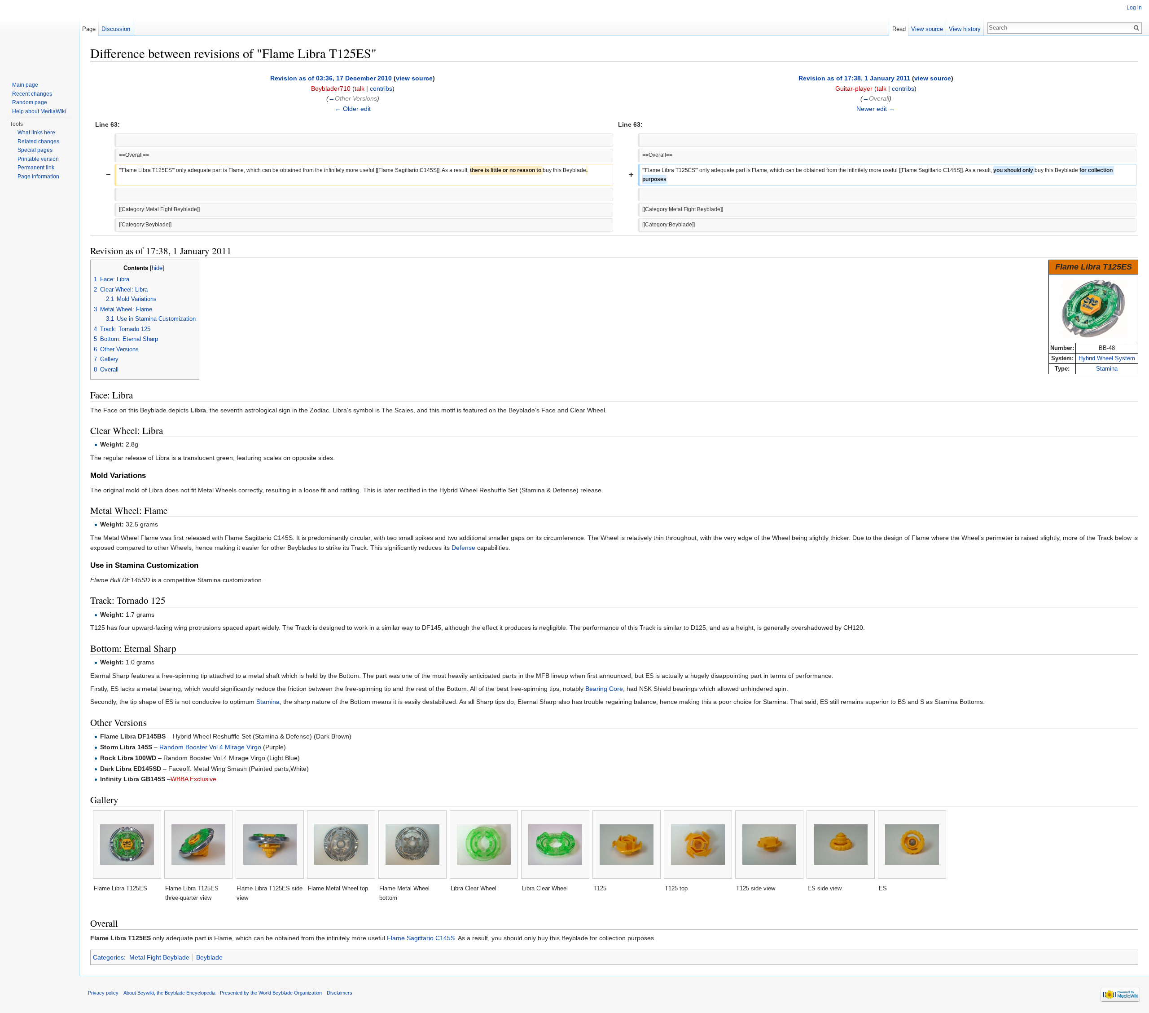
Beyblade (209, 957)
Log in (1134, 7)
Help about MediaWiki (39, 111)
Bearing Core (604, 688)
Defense (463, 547)
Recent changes (32, 94)
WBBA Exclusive (193, 779)
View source (927, 29)
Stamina (1107, 369)
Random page (29, 102)
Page (89, 29)
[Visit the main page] (39, 36)
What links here (36, 132)
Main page (25, 85)
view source (414, 78)
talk (359, 88)
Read (899, 29)
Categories (108, 957)
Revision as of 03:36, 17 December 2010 (331, 78)
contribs (381, 88)
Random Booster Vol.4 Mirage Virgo (210, 747)
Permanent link (36, 167)
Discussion (115, 29)
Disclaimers (339, 992)
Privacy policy (103, 992)
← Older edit (353, 108)
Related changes (38, 141)
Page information (38, 176)
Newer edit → (875, 108)
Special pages (35, 150)
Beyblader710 (331, 88)
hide (157, 268)
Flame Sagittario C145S (421, 938)
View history (965, 29)
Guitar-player (854, 88)
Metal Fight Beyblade (159, 957)
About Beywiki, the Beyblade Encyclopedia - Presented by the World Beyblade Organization (222, 992)
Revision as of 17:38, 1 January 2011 (854, 78)
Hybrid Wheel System (1107, 358)
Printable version (38, 159)
